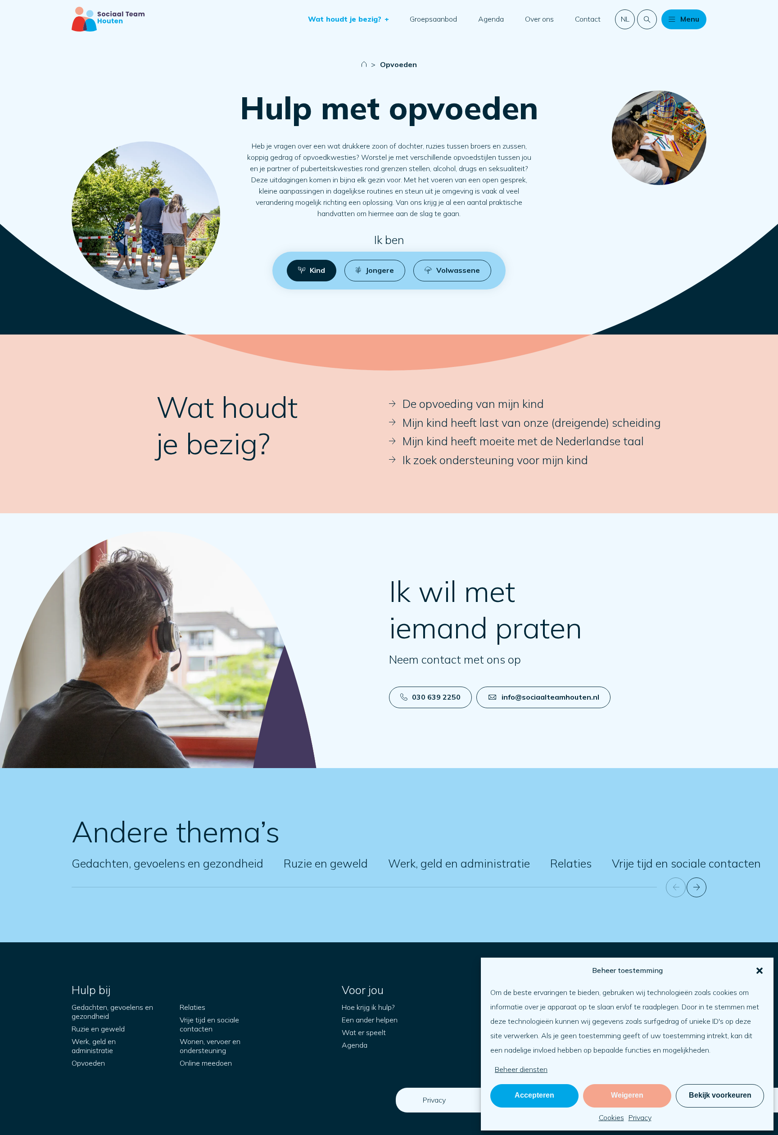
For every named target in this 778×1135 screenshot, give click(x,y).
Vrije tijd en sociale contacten (686, 863)
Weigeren (627, 1095)
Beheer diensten (521, 1069)
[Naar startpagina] (108, 19)
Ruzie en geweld (326, 863)
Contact (588, 18)
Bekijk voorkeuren (720, 1095)
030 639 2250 (436, 696)
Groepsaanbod (433, 18)
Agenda (491, 18)
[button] (759, 970)
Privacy (640, 1117)
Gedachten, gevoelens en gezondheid (167, 863)
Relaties (571, 863)
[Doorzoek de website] (647, 19)
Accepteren (534, 1095)
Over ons (539, 18)
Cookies (611, 1117)
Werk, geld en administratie (459, 863)
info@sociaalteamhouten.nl (550, 696)
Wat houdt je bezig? (346, 18)
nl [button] (625, 18)
